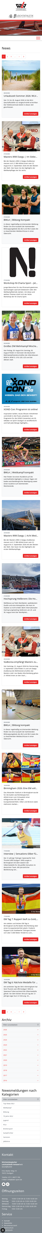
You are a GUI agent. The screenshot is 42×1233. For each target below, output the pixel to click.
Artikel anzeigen (30, 114)
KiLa (4, 1125)
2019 (5, 1065)
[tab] (21, 1029)
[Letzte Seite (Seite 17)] (23, 57)
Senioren (6, 1137)
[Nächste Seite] (19, 57)
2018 (5, 1070)
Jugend (6, 1120)
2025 (5, 1035)
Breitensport (8, 1129)
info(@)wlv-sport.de (14, 1180)
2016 (5, 1080)
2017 (5, 1075)
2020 (5, 1060)
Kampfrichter (8, 1133)
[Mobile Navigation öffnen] (38, 38)
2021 (5, 1055)
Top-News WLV (8, 1104)
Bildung (6, 1112)
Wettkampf (7, 1108)
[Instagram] (7, 1184)
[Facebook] (3, 1184)
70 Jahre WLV (8, 1116)
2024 (5, 1040)
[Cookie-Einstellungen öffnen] (3, 1230)
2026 (5, 1030)
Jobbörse (6, 1141)
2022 (5, 1050)
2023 (5, 1045)
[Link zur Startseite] (21, 6)
